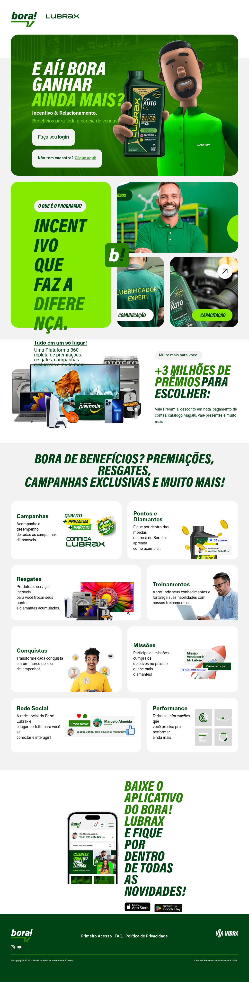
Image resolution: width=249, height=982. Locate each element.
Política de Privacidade (146, 936)
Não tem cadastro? (67, 158)
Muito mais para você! (178, 355)
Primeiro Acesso (96, 936)
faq (119, 936)
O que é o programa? (60, 206)
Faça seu (53, 137)
